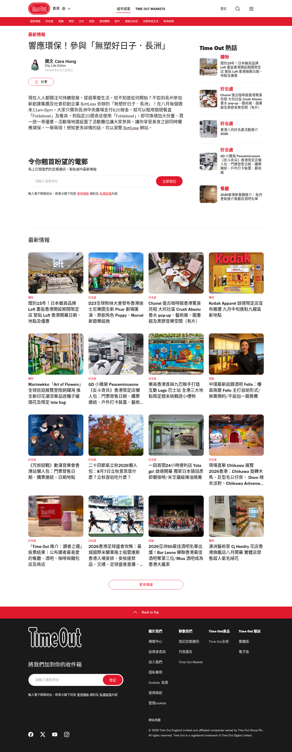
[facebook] (30, 734)
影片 (117, 22)
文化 (81, 22)
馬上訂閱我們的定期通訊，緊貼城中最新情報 (62, 170)
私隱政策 (106, 194)
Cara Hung (65, 61)
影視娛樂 (169, 22)
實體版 (244, 642)
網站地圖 (155, 720)
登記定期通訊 (189, 642)
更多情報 (146, 585)
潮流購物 (104, 22)
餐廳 (60, 22)
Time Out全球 (219, 642)
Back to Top (150, 612)
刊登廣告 (185, 652)
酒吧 (71, 22)
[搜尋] (237, 8)
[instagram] (66, 734)
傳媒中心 (155, 642)
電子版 (244, 652)
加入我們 (155, 662)
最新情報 (35, 22)
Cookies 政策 (158, 683)
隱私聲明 (155, 673)
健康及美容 (131, 22)
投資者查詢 (157, 652)
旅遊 (91, 22)
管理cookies (157, 703)
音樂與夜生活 (150, 22)
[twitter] (42, 734)
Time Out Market (191, 662)
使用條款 (83, 194)
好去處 (49, 22)
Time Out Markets (150, 9)
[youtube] (54, 734)
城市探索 (123, 9)
